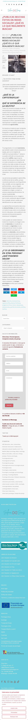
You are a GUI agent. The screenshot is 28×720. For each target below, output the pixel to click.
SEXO (16, 484)
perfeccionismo (15, 307)
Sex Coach (4, 638)
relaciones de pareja (8, 479)
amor (12, 444)
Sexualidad (15, 486)
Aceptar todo (14, 708)
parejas (4, 456)
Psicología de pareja (7, 463)
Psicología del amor (7, 458)
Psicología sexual (19, 465)
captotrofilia (6, 303)
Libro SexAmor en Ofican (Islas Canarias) (13, 576)
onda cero (15, 453)
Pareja (20, 453)
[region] (14, 705)
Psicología (11, 52)
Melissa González (7, 453)
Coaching (16, 50)
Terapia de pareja (19, 493)
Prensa (9, 456)
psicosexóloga (19, 472)
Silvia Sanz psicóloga (8, 493)
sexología (21, 484)
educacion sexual (7, 449)
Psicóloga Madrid (13, 474)
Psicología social (6, 467)
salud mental (18, 481)
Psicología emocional (8, 465)
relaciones (22, 477)
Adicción (9, 301)
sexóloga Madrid (6, 488)
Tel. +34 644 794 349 (7, 671)
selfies (23, 307)
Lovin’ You (20, 449)
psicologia (14, 456)
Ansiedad (16, 48)
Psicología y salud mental (9, 470)
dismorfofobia (15, 303)
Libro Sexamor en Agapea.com (10, 573)
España (15, 449)
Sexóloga (4, 620)
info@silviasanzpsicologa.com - (10, 1)
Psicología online (6, 626)
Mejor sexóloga (20, 451)
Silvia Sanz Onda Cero (8, 491)
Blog (11, 50)
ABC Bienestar (6, 444)
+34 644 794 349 (21, 1)
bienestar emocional (8, 446)
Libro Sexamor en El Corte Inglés (10, 564)
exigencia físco (7, 305)
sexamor (12, 484)
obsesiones (6, 307)
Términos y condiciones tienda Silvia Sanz (13, 598)
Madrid (4, 451)
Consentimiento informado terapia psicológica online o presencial (11, 642)
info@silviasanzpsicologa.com (9, 669)
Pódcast (16, 477)
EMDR (3, 632)
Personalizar (14, 712)
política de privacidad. (11, 399)
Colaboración (17, 446)
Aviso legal (4, 588)
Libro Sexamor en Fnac (7, 567)
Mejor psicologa (11, 451)
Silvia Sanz (19, 52)
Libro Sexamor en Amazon (9, 558)
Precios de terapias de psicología (10, 646)
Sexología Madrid (7, 486)
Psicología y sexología (8, 472)
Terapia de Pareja (6, 623)
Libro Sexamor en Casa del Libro (10, 561)
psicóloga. (5, 474)
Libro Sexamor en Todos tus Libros (11, 570)
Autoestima (5, 50)
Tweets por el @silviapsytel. (10, 436)
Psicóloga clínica (6, 617)
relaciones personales (8, 481)
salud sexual (5, 484)
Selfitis (4, 309)
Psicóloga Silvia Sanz (8, 477)
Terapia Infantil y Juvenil (8, 629)
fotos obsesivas (18, 305)
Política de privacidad (7, 591)
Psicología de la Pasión (8, 460)
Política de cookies (6, 594)
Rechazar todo (14, 716)
